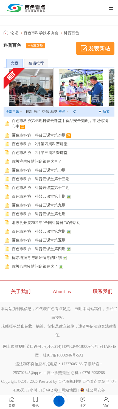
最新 (29, 111)
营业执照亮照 (58, 373)
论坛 (14, 33)
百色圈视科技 (69, 381)
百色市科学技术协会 (41, 33)
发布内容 (95, 48)
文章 (14, 63)
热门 (37, 111)
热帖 (45, 111)
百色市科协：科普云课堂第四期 (39, 249)
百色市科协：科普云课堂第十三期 (40, 179)
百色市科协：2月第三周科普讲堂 (40, 153)
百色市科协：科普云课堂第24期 (39, 135)
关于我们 (21, 291)
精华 (53, 111)
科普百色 (71, 33)
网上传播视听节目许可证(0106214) (32, 346)
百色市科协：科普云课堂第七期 (39, 214)
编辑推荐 (36, 63)
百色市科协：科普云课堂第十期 (39, 196)
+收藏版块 (35, 46)
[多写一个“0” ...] (31, 87)
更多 (62, 111)
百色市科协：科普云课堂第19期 (39, 170)
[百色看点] (27, 12)
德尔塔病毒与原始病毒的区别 (37, 258)
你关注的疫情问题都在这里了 (37, 161)
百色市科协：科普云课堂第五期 (39, 240)
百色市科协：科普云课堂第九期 (39, 205)
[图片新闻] (81, 87)
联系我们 (103, 291)
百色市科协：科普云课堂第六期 (39, 231)
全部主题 (12, 111)
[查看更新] (74, 111)
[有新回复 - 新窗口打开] (7, 125)
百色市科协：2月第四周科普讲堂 (40, 144)
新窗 (106, 111)
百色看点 (6, 33)
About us (62, 291)
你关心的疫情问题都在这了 (35, 266)
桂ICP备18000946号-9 (83, 346)
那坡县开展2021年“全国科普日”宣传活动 (46, 223)
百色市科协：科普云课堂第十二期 (40, 188)
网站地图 (69, 390)
